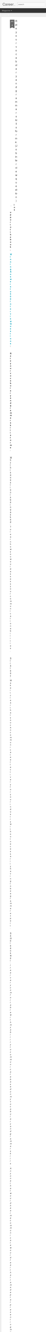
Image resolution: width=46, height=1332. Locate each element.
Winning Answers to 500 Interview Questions (11, 299)
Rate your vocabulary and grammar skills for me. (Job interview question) (16, 110)
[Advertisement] (24, 59)
